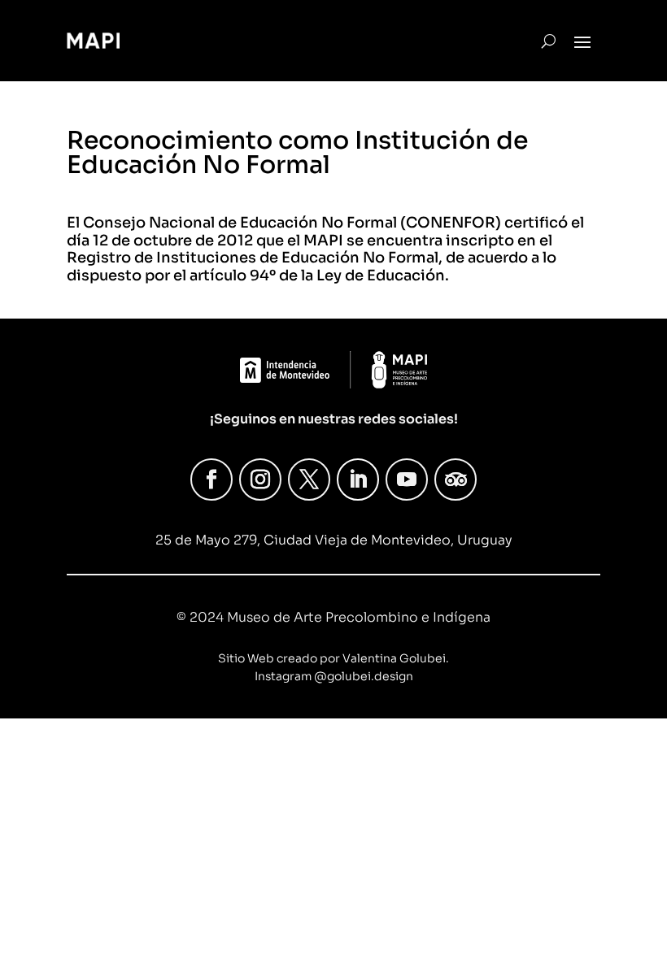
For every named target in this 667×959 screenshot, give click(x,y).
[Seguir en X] (309, 479)
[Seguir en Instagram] (260, 479)
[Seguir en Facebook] (211, 479)
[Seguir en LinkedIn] (358, 479)
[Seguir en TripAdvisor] (455, 479)
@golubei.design (363, 676)
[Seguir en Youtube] (407, 479)
